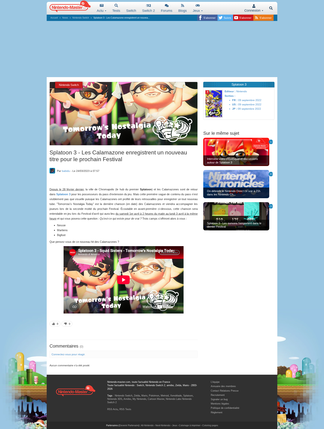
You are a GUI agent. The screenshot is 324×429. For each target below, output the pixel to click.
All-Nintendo (147, 425)
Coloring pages (210, 425)
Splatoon (188, 395)
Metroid (165, 395)
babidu (66, 170)
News (65, 17)
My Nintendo (139, 399)
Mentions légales (220, 403)
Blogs (182, 11)
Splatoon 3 (63, 194)
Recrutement (218, 395)
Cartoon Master (156, 399)
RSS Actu (112, 409)
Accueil (54, 17)
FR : (234, 100)
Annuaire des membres (223, 386)
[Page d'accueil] (76, 390)
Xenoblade (176, 395)
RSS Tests (125, 409)
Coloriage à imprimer (189, 425)
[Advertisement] (162, 49)
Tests (116, 11)
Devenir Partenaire (129, 425)
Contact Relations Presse (224, 390)
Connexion (252, 10)
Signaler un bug (219, 399)
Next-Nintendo (162, 425)
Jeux (197, 11)
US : (234, 104)
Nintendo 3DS (114, 399)
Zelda (137, 395)
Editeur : (230, 91)
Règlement (216, 412)
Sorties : (230, 95)
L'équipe (215, 382)
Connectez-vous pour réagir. (68, 354)
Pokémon (154, 395)
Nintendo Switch (80, 17)
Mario (144, 395)
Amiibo (127, 399)
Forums (166, 11)
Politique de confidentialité (225, 408)
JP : (234, 108)
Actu (100, 11)
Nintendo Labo (173, 399)
